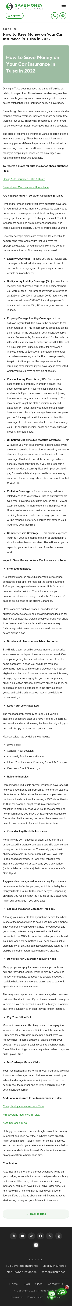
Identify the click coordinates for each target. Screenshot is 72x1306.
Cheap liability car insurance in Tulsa (23, 1106)
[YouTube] (22, 1235)
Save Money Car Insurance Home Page (26, 187)
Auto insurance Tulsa (15, 1122)
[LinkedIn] (36, 1245)
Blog (26, 1284)
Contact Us (55, 1284)
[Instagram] (13, 1235)
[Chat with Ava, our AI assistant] (57, 1295)
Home (13, 1284)
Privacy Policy (35, 1297)
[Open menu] (63, 6)
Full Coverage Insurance (22, 1265)
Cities (38, 1284)
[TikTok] (31, 1235)
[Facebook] (40, 1235)
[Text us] (62, 15)
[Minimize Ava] (67, 1287)
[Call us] (54, 15)
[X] (49, 1235)
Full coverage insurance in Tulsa (21, 1114)
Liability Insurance (54, 1265)
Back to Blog (38, 1213)
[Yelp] (58, 1235)
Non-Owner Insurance (22, 1272)
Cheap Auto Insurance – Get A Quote (24, 179)
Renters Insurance (53, 1272)
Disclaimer (17, 1297)
